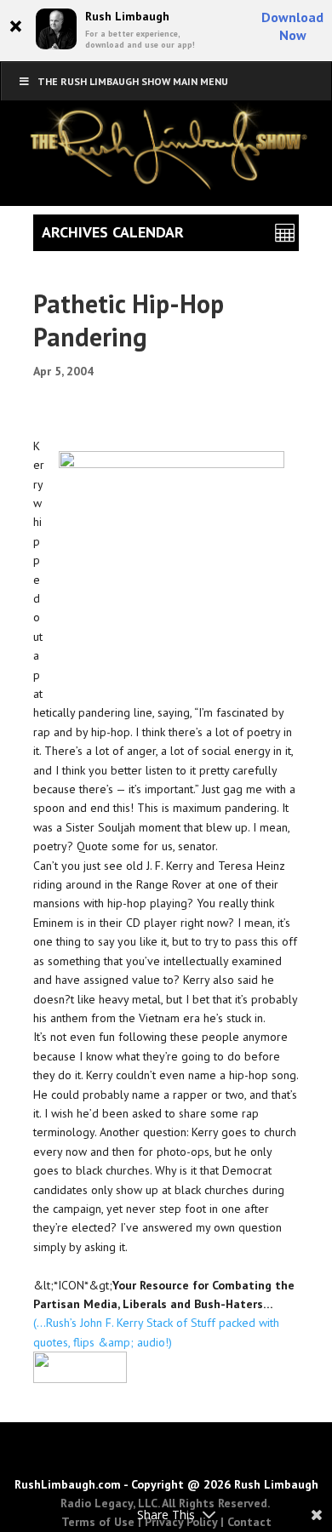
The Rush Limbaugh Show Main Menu (132, 81)
